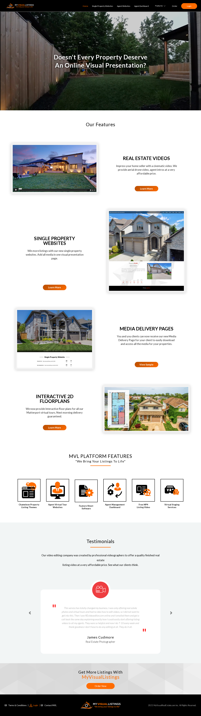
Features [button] (159, 6)
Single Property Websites (102, 6)
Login (189, 6)
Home (85, 6)
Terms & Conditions (18, 701)
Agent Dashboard (141, 6)
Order (174, 6)
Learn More (146, 188)
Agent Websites (123, 6)
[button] (29, 609)
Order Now (100, 682)
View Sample (146, 364)
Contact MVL (50, 701)
